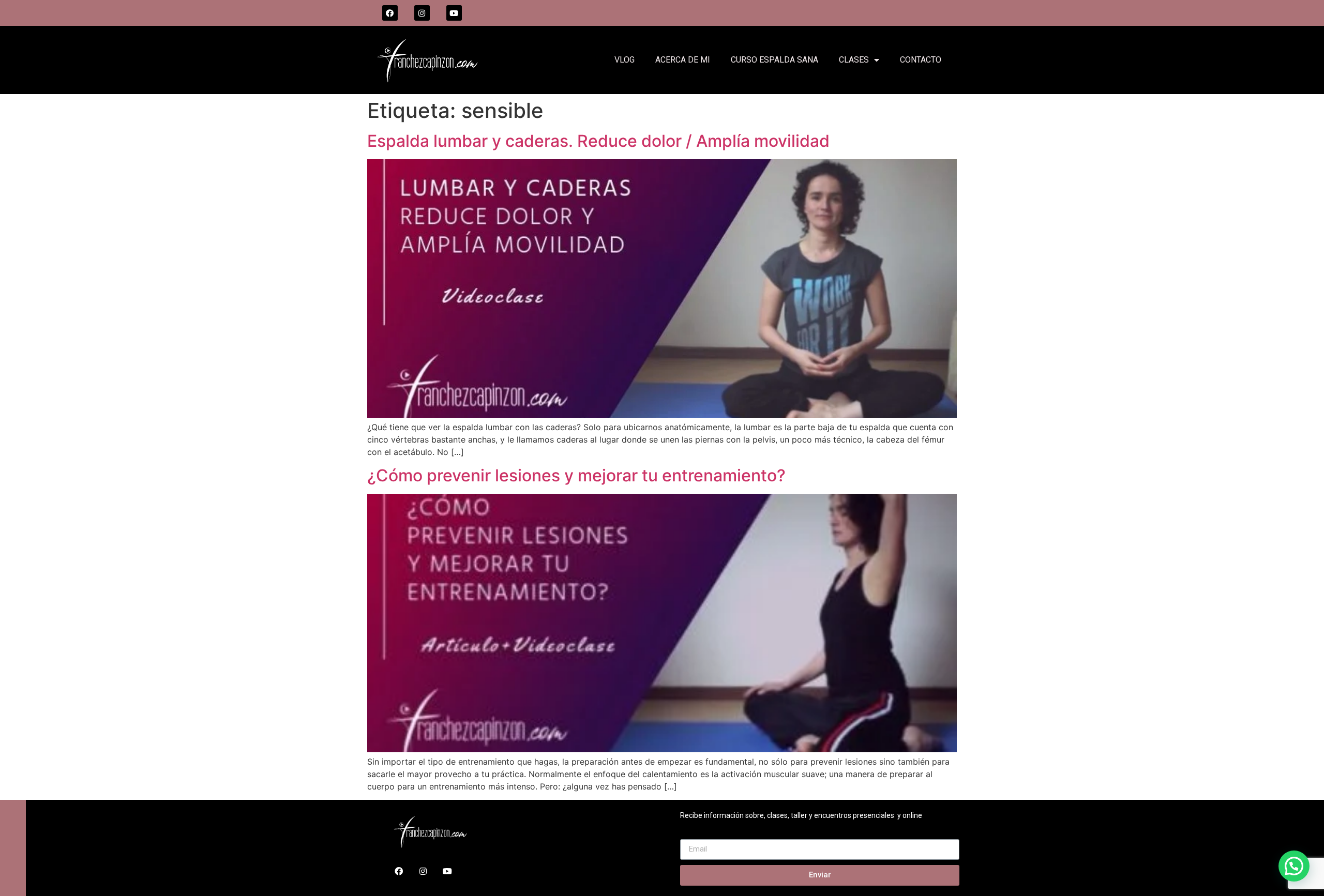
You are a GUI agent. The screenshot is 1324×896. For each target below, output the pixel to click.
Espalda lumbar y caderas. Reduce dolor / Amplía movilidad (598, 141)
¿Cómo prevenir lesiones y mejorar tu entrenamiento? (576, 475)
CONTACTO (920, 60)
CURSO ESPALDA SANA (774, 60)
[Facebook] (390, 13)
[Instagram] (422, 13)
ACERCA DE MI (682, 60)
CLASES (854, 60)
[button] (1294, 866)
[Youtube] (454, 13)
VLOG (624, 60)
